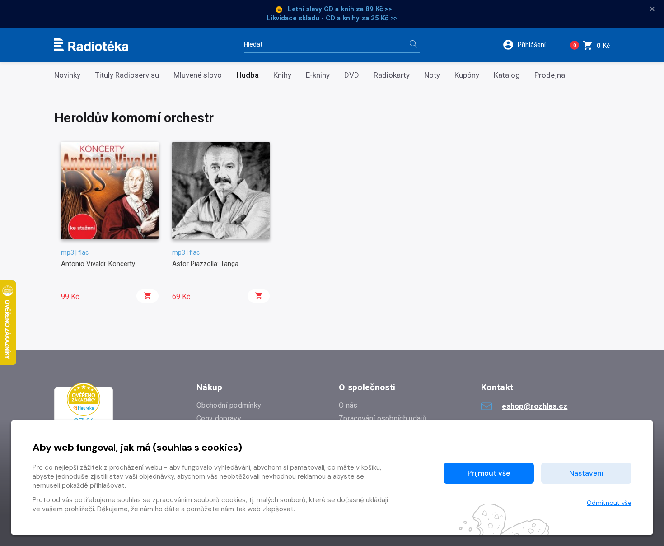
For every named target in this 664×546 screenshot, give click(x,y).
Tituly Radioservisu (127, 75)
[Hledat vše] (413, 45)
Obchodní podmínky (228, 405)
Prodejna (549, 75)
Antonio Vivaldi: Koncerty (98, 264)
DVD (351, 75)
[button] (530, 45)
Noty (432, 75)
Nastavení (586, 473)
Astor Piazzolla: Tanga (205, 264)
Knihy (282, 75)
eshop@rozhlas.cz (534, 406)
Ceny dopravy (218, 418)
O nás (348, 405)
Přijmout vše (489, 473)
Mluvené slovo (197, 75)
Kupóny (466, 75)
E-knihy (318, 75)
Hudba (247, 75)
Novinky (67, 75)
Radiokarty (392, 75)
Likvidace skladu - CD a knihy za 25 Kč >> (332, 18)
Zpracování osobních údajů (382, 418)
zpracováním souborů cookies (199, 499)
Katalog (507, 75)
